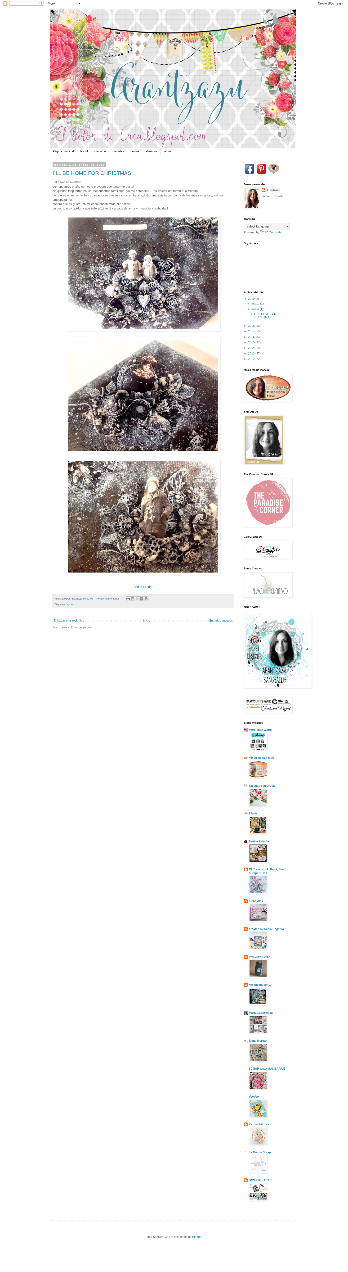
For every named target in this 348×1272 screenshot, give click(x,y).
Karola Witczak (259, 1124)
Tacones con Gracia (262, 785)
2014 (251, 348)
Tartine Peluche (259, 841)
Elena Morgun (258, 1040)
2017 (251, 331)
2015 (251, 342)
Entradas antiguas (221, 620)
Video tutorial (143, 587)
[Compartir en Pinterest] (146, 598)
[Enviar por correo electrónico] (128, 598)
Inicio (146, 620)
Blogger (197, 1237)
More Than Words (260, 729)
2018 (251, 325)
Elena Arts (256, 901)
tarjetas (119, 151)
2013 (251, 353)
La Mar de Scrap (260, 1152)
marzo (255, 303)
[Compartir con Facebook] (141, 598)
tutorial (168, 151)
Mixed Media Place (261, 757)
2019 (251, 298)
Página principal (63, 151)
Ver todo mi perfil (272, 196)
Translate (275, 232)
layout (84, 151)
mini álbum (101, 151)
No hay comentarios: (108, 598)
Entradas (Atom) (81, 627)
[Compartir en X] (137, 598)
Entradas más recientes (69, 620)
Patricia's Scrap (259, 957)
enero (255, 309)
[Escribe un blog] (132, 598)
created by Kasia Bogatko (266, 929)
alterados (151, 151)
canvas (134, 151)
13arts (253, 813)
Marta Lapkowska (261, 1012)
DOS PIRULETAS (260, 1180)
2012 (251, 359)
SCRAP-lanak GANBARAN (267, 1068)
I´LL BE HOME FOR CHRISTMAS (92, 173)
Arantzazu (273, 190)
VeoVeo (254, 1096)
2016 (251, 337)
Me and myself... (260, 984)
